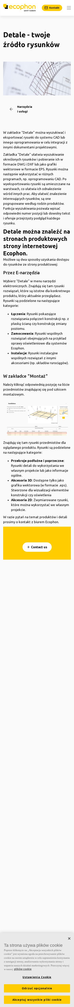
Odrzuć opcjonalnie (37, 988)
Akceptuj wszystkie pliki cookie (37, 1000)
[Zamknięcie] (69, 938)
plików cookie (23, 969)
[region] (37, 970)
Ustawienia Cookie (36, 977)
